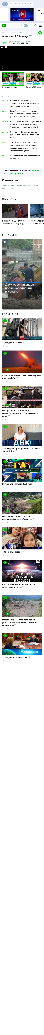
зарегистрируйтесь (16, 173)
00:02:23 (5, 101)
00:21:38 (5, 132)
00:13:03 (5, 111)
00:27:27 (5, 142)
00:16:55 (5, 121)
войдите (35, 171)
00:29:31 (5, 156)
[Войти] (36, 25)
